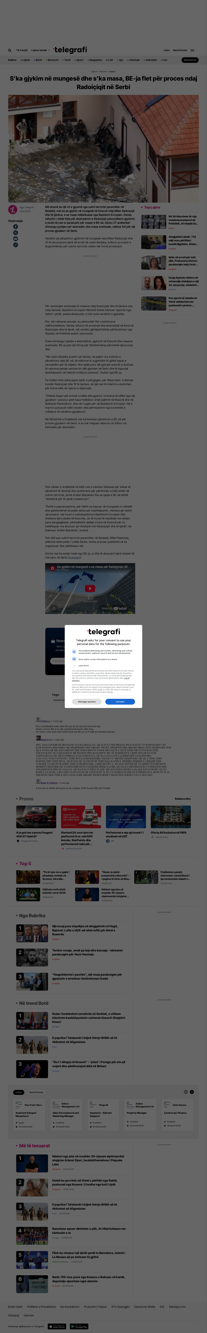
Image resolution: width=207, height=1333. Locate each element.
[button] (103, 666)
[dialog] (103, 666)
